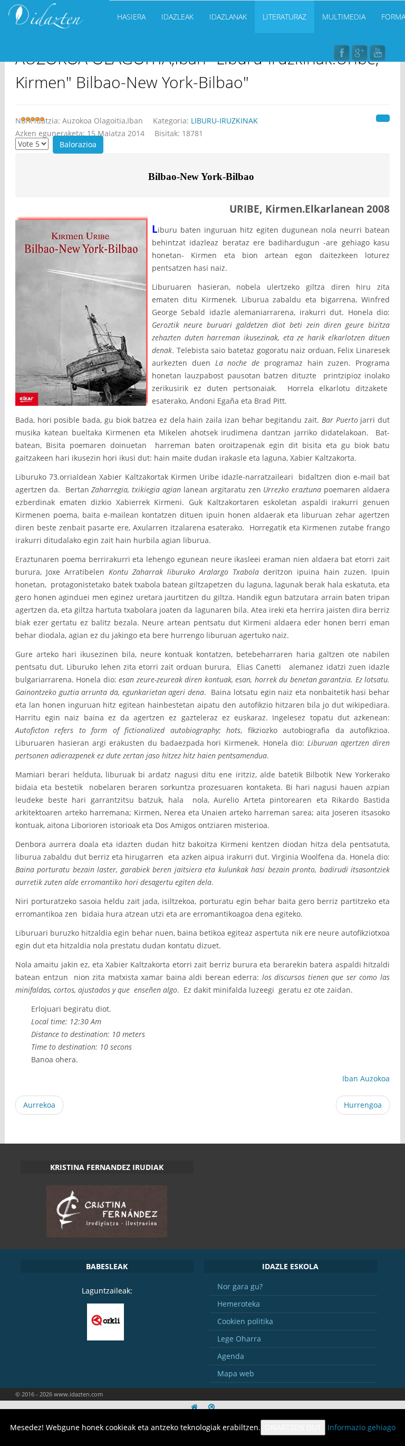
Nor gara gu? (240, 1286)
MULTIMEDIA (343, 17)
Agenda (230, 1356)
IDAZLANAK (228, 17)
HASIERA (131, 17)
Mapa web (235, 1373)
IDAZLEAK (177, 17)
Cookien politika (245, 1321)
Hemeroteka (238, 1304)
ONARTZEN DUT (293, 1427)
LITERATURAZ (284, 17)
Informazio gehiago (361, 1427)
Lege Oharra (239, 1339)
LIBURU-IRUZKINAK (224, 121)
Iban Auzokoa (366, 1078)
